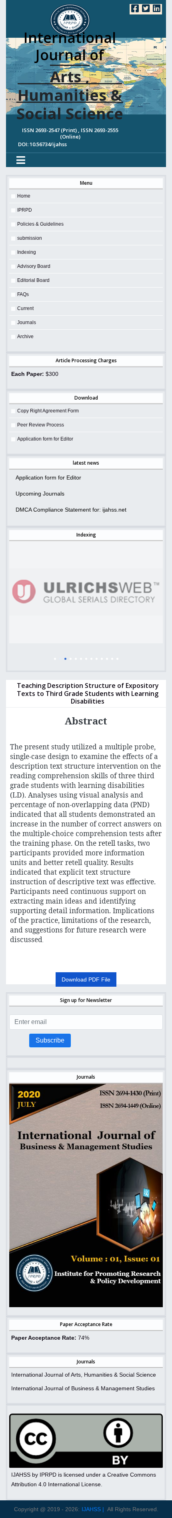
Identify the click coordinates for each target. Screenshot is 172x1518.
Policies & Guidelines (40, 224)
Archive (25, 336)
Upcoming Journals (40, 493)
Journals (26, 322)
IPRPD (24, 210)
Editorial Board (33, 280)
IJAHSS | (93, 1509)
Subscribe (50, 1040)
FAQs (23, 294)
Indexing (26, 252)
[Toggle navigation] (20, 160)
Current (25, 308)
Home (23, 196)
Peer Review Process (40, 425)
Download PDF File (86, 979)
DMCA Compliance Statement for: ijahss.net (71, 509)
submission (29, 238)
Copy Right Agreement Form (48, 411)
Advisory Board (33, 266)
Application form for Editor (45, 439)
